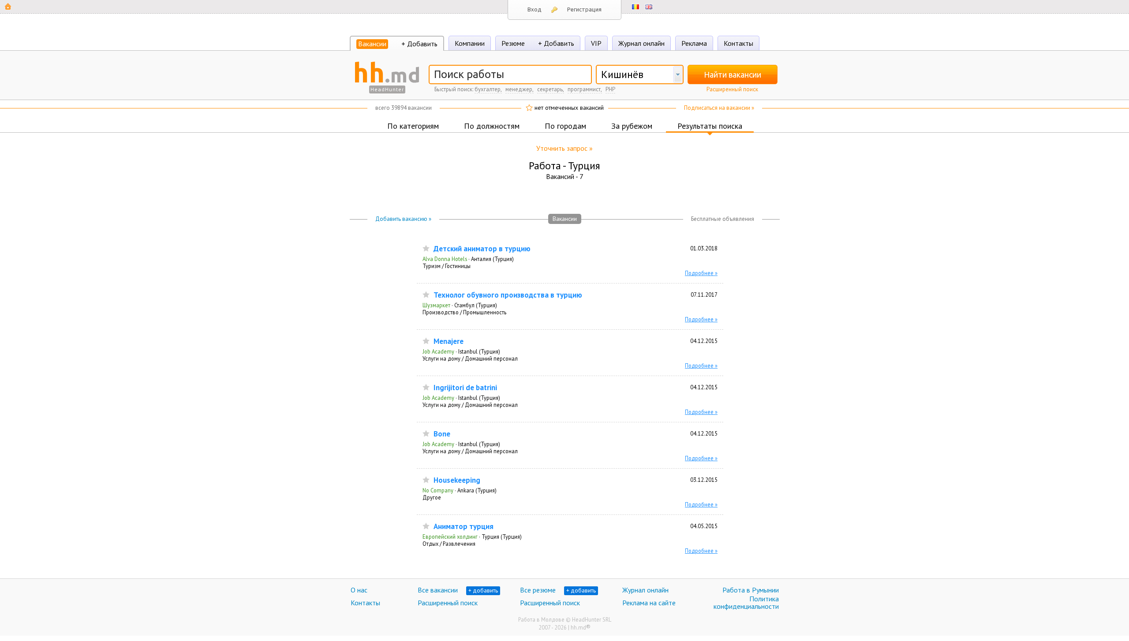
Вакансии (372, 43)
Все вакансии (438, 589)
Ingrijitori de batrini (465, 387)
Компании (470, 43)
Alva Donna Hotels (444, 258)
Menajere (449, 341)
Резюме (513, 43)
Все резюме (538, 589)
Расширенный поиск (732, 89)
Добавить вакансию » (403, 219)
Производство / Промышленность (464, 312)
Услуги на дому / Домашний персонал (470, 358)
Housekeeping (457, 480)
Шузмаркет (436, 305)
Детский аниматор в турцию (482, 249)
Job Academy (438, 351)
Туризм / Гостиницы (446, 265)
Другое (431, 497)
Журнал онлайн (641, 43)
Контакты (738, 43)
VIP (596, 43)
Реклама (694, 43)
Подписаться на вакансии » (719, 108)
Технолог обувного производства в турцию (508, 295)
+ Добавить (419, 43)
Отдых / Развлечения (448, 543)
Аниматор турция (463, 526)
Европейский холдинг (450, 536)
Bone (442, 434)
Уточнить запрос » (564, 148)
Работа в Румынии (750, 589)
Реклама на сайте (649, 602)
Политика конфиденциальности (746, 602)
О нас (359, 589)
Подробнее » (701, 272)
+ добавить (483, 590)
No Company (437, 490)
